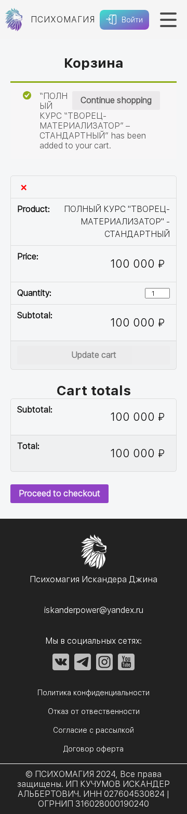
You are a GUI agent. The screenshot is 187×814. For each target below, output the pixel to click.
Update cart (93, 355)
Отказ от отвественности (94, 711)
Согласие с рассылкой (93, 730)
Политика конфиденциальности (93, 692)
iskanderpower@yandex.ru (93, 610)
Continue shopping (116, 100)
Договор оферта (93, 749)
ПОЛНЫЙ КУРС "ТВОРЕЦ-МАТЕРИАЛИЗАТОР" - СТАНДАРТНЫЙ (117, 221)
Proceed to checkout (59, 493)
